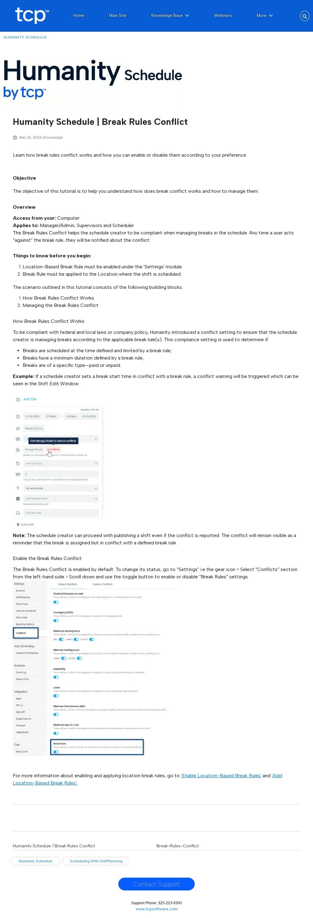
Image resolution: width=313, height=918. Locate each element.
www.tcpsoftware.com (157, 909)
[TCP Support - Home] (32, 15)
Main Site (117, 15)
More (262, 15)
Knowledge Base (167, 15)
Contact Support (157, 884)
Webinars (223, 15)
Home (78, 15)
